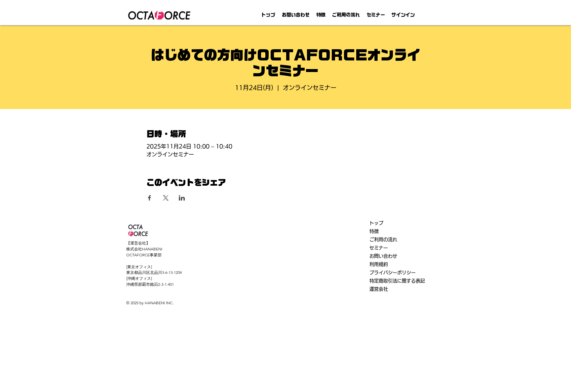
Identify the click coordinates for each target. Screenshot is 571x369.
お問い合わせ (383, 256)
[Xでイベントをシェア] (166, 198)
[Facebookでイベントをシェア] (149, 198)
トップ (376, 223)
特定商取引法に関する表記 (397, 280)
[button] (321, 15)
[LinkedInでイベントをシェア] (182, 198)
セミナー (378, 247)
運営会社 (378, 289)
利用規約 (378, 264)
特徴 (374, 231)
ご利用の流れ (383, 239)
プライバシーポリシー (392, 272)
